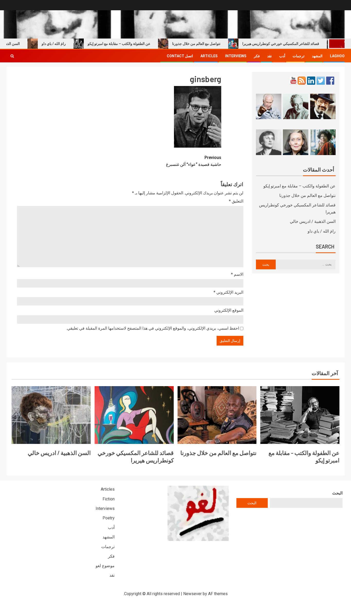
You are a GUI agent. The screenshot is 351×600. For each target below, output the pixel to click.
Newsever (192, 593)
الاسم (237, 274)
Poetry (109, 518)
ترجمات (298, 56)
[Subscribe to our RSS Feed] (302, 81)
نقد (269, 56)
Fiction (109, 499)
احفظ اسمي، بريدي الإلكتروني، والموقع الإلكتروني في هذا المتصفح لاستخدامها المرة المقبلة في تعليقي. (152, 328)
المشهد (317, 56)
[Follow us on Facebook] (330, 81)
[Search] (12, 56)
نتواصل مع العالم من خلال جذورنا (206, 44)
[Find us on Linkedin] (311, 81)
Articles (209, 56)
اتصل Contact (180, 56)
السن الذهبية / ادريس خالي (313, 221)
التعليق (236, 201)
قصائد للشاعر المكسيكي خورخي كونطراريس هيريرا (291, 44)
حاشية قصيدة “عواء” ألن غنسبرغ (193, 161)
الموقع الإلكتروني (228, 310)
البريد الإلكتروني (228, 292)
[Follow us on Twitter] (321, 81)
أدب (282, 56)
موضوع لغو (105, 565)
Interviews (235, 56)
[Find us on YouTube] (293, 81)
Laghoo (337, 56)
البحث (337, 493)
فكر (257, 56)
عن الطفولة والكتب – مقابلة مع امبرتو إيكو (129, 44)
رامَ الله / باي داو (64, 44)
